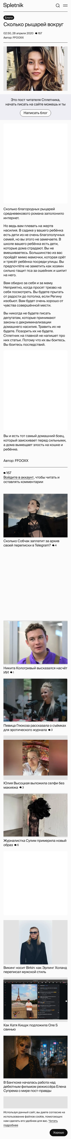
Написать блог (36, 113)
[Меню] (65, 5)
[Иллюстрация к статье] (35, 68)
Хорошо (58, 1132)
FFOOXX (21, 461)
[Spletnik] (13, 5)
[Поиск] (57, 5)
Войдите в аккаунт (18, 477)
